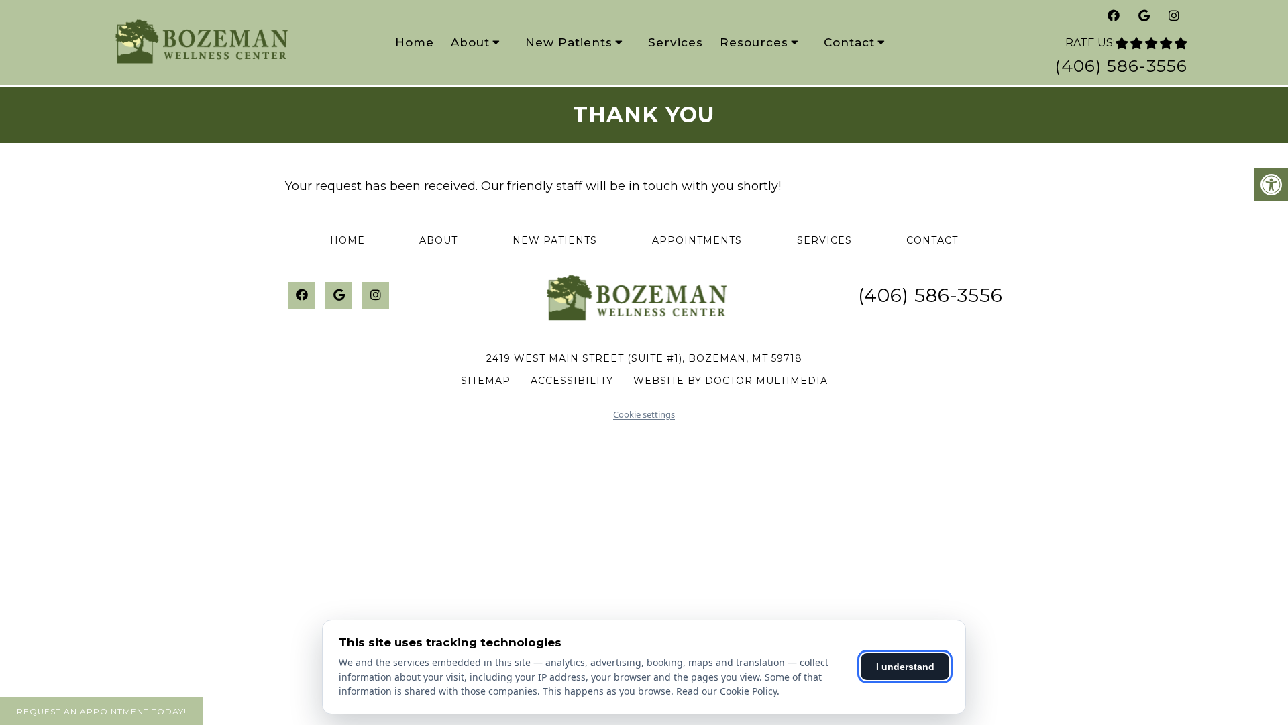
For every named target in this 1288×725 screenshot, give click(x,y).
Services (675, 42)
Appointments (697, 240)
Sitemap (486, 381)
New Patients (568, 42)
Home (414, 42)
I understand (905, 666)
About (470, 42)
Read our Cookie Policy (726, 691)
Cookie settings (644, 414)
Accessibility (572, 381)
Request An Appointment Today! (101, 711)
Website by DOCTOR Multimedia (730, 381)
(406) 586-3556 (1121, 66)
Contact (849, 42)
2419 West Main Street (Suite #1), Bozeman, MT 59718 (644, 358)
